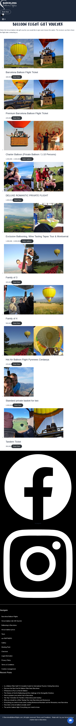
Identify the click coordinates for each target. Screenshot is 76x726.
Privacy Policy (6, 660)
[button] (5, 12)
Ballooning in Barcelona (9, 625)
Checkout (4, 651)
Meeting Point (5, 647)
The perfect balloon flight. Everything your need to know (22, 707)
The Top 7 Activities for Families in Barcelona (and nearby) (22, 698)
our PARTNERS (6, 638)
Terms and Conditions (44, 717)
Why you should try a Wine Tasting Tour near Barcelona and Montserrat (27, 700)
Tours (3, 634)
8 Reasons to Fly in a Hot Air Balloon (16, 691)
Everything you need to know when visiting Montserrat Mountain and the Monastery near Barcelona (36, 702)
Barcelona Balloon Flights (9, 616)
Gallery (3, 643)
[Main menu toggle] (4, 19)
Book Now (16, 77)
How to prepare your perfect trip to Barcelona (18, 695)
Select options (26, 159)
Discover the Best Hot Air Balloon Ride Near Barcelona (21, 688)
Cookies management (8, 669)
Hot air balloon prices (8, 629)
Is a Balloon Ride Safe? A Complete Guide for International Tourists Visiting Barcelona (31, 686)
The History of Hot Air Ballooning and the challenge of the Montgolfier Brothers (29, 693)
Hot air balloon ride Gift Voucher (11, 621)
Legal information (6, 656)
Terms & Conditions (7, 664)
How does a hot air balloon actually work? (17, 705)
